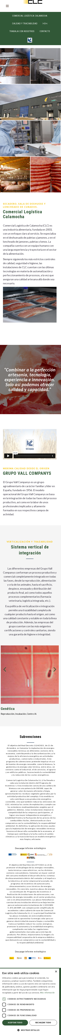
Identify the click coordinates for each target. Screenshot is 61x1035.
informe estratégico (35, 848)
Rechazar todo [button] (43, 1022)
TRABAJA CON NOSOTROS (21, 31)
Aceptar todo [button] (15, 1022)
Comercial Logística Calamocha (29, 16)
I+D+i (45, 23)
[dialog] (29, 1001)
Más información (47, 993)
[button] (29, 1030)
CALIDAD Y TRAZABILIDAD (24, 23)
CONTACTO (45, 31)
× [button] (56, 972)
